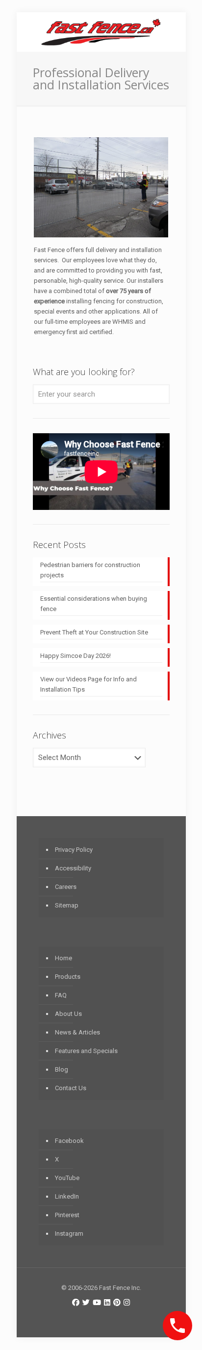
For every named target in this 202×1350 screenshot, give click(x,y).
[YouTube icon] (97, 1302)
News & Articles (77, 1032)
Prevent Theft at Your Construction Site (94, 632)
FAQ (61, 995)
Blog (61, 1069)
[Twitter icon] (86, 1302)
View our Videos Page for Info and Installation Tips (88, 684)
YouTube (67, 1177)
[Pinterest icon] (117, 1302)
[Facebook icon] (75, 1302)
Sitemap (66, 905)
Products (67, 976)
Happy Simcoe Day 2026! (75, 655)
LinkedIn (67, 1196)
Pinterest (67, 1215)
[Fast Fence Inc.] (101, 31)
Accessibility (73, 868)
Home (63, 958)
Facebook (69, 1140)
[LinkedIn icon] (107, 1302)
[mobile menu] (172, 31)
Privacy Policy (74, 849)
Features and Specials (86, 1051)
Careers (65, 886)
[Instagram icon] (127, 1302)
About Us (68, 1013)
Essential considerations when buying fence (93, 603)
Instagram (69, 1233)
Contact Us (70, 1088)
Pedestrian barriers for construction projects (90, 570)
